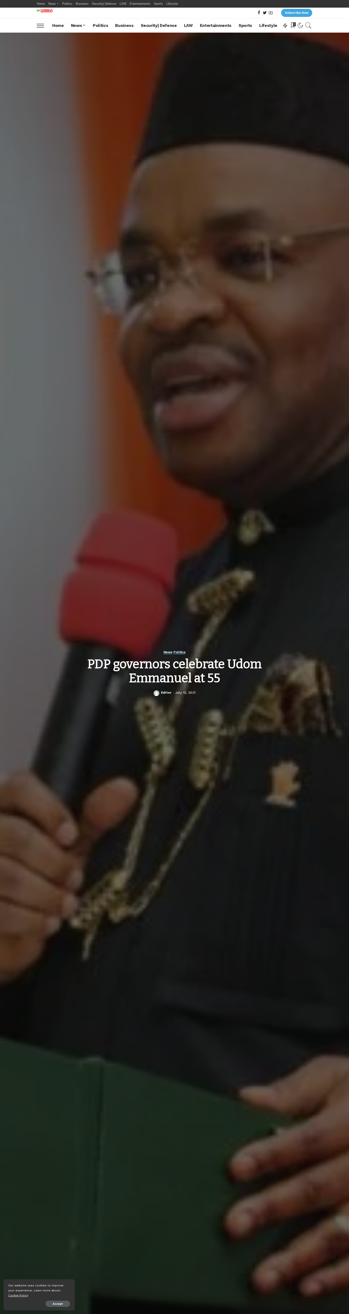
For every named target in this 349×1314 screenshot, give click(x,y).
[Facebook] (259, 13)
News (168, 652)
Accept (58, 1303)
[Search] (308, 25)
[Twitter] (265, 13)
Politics (179, 652)
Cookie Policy (18, 1295)
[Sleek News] (45, 10)
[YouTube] (271, 13)
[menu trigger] (43, 25)
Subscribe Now (296, 13)
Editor (166, 692)
